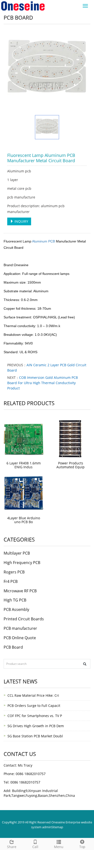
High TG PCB (15, 600)
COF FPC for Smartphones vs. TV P (34, 715)
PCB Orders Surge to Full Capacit (33, 705)
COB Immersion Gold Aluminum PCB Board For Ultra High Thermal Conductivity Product (42, 382)
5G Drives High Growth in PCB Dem (35, 726)
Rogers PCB (14, 572)
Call (35, 846)
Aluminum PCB (43, 241)
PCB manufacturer (20, 628)
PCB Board (13, 647)
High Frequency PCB (22, 562)
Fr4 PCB (11, 581)
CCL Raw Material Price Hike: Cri (33, 695)
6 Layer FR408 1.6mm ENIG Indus (24, 465)
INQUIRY (20, 221)
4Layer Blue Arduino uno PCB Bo (23, 520)
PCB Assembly (16, 609)
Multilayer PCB (17, 553)
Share (11, 846)
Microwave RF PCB (20, 591)
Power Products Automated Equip (70, 465)
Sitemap (57, 827)
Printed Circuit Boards (24, 619)
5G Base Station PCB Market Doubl (35, 736)
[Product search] (84, 663)
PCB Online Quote (20, 637)
